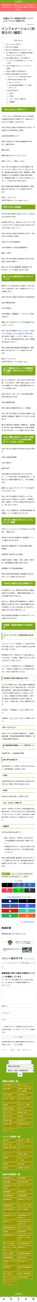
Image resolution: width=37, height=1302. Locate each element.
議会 (26, 876)
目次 (15, 40)
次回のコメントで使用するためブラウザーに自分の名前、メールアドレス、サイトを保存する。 (18, 1029)
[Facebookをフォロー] (10, 906)
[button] (29, 890)
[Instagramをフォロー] (27, 906)
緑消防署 (6, 876)
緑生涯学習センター (17, 876)
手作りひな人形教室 (12, 47)
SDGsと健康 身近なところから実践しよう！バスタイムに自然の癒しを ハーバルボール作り (19, 60)
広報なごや (7, 873)
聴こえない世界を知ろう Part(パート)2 (18, 50)
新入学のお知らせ (12, 90)
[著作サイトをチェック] (10, 901)
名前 (4, 1006)
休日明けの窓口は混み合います (17, 79)
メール (5, 1013)
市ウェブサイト (15, 718)
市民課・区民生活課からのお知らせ (17, 74)
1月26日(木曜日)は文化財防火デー (16, 71)
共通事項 (12, 102)
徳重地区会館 (28, 873)
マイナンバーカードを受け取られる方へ (19, 77)
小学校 (11, 93)
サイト (4, 1020)
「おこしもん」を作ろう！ (14, 44)
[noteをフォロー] (27, 911)
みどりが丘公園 (18, 873)
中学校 (11, 96)
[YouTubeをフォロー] (10, 911)
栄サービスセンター (15, 82)
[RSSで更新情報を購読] (27, 916)
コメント (6, 985)
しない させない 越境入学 (17, 99)
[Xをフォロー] (27, 901)
